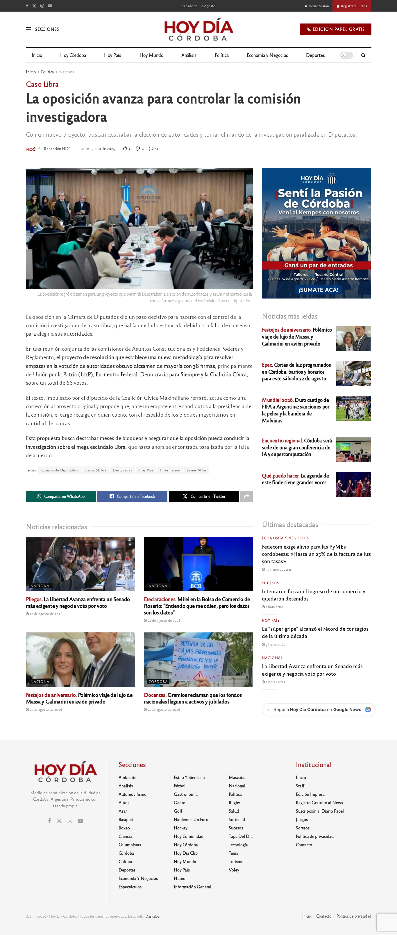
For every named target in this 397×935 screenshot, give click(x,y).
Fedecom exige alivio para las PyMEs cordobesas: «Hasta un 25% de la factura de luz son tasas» (316, 553)
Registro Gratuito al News (319, 802)
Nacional (67, 71)
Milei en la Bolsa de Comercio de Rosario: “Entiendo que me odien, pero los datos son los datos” (197, 605)
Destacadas (122, 470)
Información (170, 470)
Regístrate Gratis (353, 5)
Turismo (236, 861)
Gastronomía (186, 794)
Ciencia (125, 836)
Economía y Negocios (267, 55)
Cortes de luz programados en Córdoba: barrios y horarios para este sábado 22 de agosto (296, 371)
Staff (300, 785)
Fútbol (179, 785)
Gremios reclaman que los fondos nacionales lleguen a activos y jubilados (193, 698)
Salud (234, 810)
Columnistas (130, 844)
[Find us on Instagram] (42, 6)
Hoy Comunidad (188, 836)
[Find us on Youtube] (50, 6)
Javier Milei (196, 470)
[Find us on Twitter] (34, 6)
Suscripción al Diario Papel (320, 810)
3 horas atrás (275, 644)
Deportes (315, 55)
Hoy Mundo (151, 55)
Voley (234, 869)
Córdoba (158, 681)
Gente (179, 802)
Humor (180, 878)
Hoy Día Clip (186, 853)
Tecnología (238, 844)
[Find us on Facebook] (27, 6)
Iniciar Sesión (318, 5)
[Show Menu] (28, 29)
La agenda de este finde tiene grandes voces (295, 479)
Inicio (37, 55)
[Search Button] (363, 55)
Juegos (302, 819)
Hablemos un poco (191, 819)
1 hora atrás (274, 606)
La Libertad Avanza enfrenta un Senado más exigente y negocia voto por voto (78, 602)
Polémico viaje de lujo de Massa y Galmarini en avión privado (79, 698)
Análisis (188, 55)
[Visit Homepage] (198, 29)
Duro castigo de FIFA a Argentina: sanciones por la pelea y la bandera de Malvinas (295, 410)
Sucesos (270, 583)
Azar (123, 810)
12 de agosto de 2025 (98, 148)
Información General (192, 886)
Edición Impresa (310, 794)
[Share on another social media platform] (246, 496)
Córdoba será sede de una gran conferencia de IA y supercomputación (297, 447)
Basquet (126, 819)
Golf (178, 810)
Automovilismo (132, 794)
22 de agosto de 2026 (45, 613)
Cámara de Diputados (59, 470)
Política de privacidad (315, 836)
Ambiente (127, 777)
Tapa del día (241, 836)
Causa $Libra (95, 470)
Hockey (180, 827)
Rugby (234, 802)
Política (222, 55)
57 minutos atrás (278, 569)
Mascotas (237, 777)
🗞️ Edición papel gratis (335, 29)
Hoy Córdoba (73, 55)
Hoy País (112, 55)
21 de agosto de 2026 (45, 709)
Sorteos (303, 827)
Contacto (304, 844)
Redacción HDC (57, 148)
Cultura (125, 861)
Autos (124, 802)
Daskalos (152, 916)
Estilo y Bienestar (189, 777)
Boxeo (124, 827)
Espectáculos (130, 886)
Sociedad (237, 819)
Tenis (233, 853)
